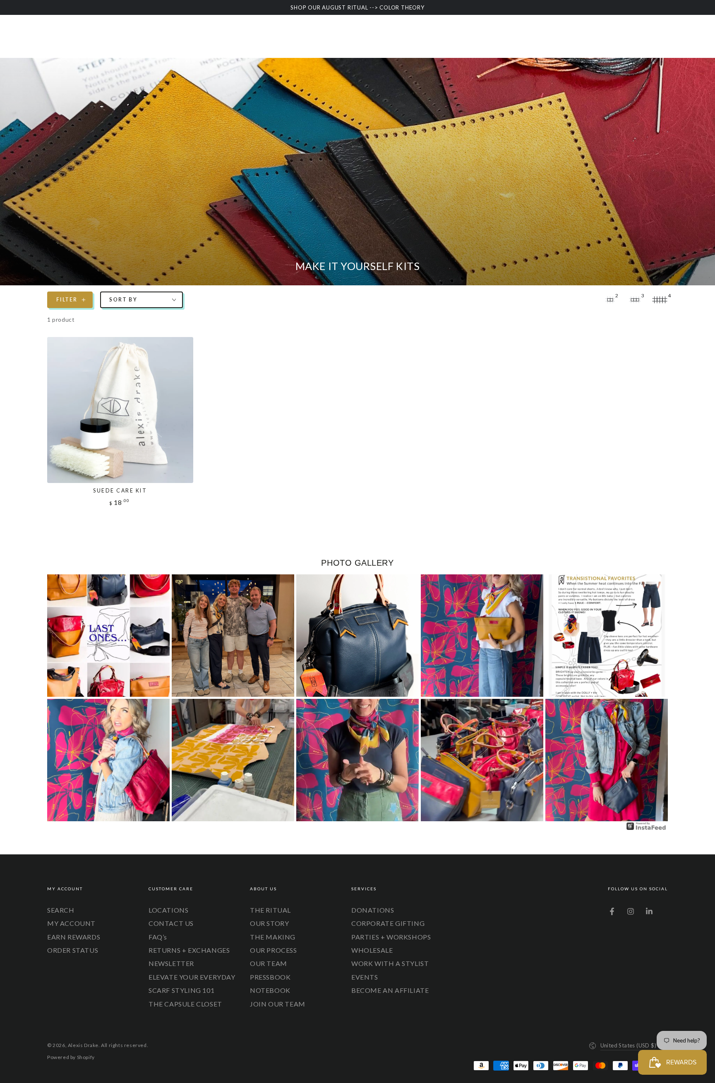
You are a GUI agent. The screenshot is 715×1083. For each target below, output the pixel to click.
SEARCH (60, 910)
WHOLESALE (372, 950)
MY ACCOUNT (71, 923)
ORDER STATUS (72, 950)
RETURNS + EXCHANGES (189, 950)
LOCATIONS (168, 910)
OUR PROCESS (273, 950)
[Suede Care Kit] (120, 410)
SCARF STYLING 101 (181, 990)
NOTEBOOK (270, 990)
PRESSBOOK (270, 977)
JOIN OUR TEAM (277, 1004)
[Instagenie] (646, 829)
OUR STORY (269, 923)
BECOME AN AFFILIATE (390, 990)
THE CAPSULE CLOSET (185, 1004)
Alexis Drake (83, 1045)
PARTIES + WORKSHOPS (391, 937)
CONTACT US (171, 923)
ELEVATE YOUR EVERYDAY (192, 977)
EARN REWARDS (73, 937)
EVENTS (364, 977)
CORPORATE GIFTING (388, 923)
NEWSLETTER (171, 963)
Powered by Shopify (71, 1057)
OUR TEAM (268, 963)
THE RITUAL (270, 910)
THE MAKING (272, 937)
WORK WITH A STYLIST (390, 963)
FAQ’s (158, 937)
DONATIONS (372, 910)
